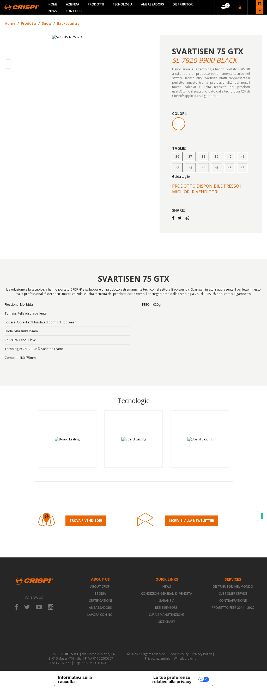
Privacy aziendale (158, 658)
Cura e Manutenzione (166, 614)
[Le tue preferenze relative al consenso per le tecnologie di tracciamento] (262, 516)
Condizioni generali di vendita (166, 593)
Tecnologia (122, 4)
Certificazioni (100, 600)
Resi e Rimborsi (166, 607)
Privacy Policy (202, 654)
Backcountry (68, 23)
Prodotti (96, 4)
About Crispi (100, 586)
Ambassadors (152, 4)
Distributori (183, 4)
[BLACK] (178, 123)
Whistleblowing (185, 658)
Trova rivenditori (86, 520)
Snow (46, 23)
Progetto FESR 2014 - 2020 (233, 607)
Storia (100, 593)
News (52, 11)
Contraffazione (233, 600)
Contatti (74, 11)
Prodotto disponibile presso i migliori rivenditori (206, 189)
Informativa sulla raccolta (75, 679)
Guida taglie (181, 176)
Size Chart (166, 621)
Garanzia (166, 600)
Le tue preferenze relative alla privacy (171, 679)
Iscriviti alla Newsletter (191, 520)
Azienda (72, 4)
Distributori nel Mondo (233, 586)
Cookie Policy (179, 654)
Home (52, 4)
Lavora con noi (100, 614)
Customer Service (233, 593)
